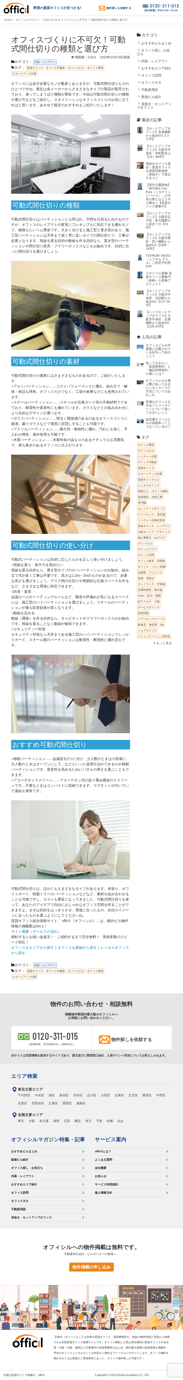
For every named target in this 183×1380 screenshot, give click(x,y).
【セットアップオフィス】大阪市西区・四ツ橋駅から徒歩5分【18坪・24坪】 (158, 241)
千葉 (99, 1121)
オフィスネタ (151, 82)
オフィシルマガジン (28, 19)
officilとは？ (103, 1151)
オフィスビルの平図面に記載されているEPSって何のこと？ (158, 351)
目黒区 (22, 1103)
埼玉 (88, 1121)
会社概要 (100, 1168)
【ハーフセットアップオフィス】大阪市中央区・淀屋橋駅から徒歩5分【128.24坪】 (158, 319)
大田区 (105, 1095)
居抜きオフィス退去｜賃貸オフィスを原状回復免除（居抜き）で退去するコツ (158, 171)
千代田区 (24, 1095)
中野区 (161, 1095)
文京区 (133, 1095)
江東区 (53, 1103)
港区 (52, 1095)
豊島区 (147, 1095)
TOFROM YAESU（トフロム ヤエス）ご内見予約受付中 (158, 261)
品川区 (91, 1095)
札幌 (110, 1121)
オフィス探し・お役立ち (27, 1168)
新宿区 (64, 1095)
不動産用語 (149, 90)
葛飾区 (81, 1103)
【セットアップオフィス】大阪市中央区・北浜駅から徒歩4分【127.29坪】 (158, 298)
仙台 (120, 1121)
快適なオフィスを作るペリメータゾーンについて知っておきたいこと (158, 407)
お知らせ (100, 1176)
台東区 (119, 1095)
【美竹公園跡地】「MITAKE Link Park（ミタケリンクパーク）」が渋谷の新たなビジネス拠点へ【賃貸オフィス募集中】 (158, 195)
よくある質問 (103, 1159)
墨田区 (67, 1103)
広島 (67, 1121)
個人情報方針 (103, 1192)
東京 (21, 1121)
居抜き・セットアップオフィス (154, 105)
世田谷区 (38, 1103)
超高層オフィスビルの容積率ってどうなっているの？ (158, 423)
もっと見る (163, 643)
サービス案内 (110, 1139)
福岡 (56, 1121)
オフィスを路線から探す (77, 947)
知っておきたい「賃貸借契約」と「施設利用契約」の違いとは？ (158, 368)
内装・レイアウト (154, 61)
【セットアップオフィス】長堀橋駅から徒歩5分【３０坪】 (158, 134)
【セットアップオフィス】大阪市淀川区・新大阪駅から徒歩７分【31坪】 (158, 220)
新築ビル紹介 (151, 97)
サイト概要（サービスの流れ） (36, 931)
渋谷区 (78, 1095)
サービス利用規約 (106, 1184)
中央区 (39, 1095)
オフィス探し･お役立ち (153, 52)
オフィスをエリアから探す (32, 947)
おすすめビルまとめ (156, 43)
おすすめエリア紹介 (156, 68)
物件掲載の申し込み (92, 1267)
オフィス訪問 (151, 75)
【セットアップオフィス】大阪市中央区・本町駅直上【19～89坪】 (158, 151)
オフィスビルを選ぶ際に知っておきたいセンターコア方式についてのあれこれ (158, 388)
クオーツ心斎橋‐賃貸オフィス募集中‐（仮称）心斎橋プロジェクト (159, 279)
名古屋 (44, 1121)
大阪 (32, 1121)
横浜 (78, 1121)
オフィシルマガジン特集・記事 (48, 1139)
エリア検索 (24, 1076)
